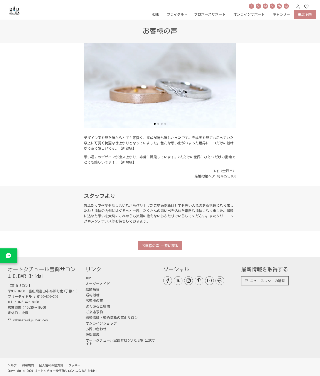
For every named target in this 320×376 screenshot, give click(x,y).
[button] (155, 124)
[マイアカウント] (297, 7)
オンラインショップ (101, 323)
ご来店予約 (94, 312)
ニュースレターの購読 (266, 281)
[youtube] (279, 6)
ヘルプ (12, 365)
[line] (286, 6)
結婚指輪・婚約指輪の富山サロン (112, 317)
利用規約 (28, 365)
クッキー (74, 365)
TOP (88, 278)
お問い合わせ (96, 329)
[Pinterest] (272, 6)
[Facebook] (251, 6)
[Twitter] (258, 6)
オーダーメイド (98, 283)
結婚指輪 (92, 289)
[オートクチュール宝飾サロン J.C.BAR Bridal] (26, 9)
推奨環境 (92, 334)
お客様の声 (94, 300)
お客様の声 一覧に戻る (160, 246)
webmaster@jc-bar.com (29, 320)
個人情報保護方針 (51, 365)
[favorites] (306, 7)
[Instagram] (265, 6)
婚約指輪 (92, 295)
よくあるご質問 (98, 306)
